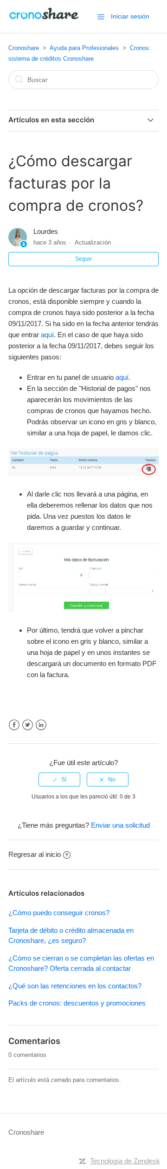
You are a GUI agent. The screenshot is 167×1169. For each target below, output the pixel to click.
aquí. (123, 377)
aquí (47, 335)
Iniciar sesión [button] (130, 16)
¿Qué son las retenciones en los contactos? (74, 986)
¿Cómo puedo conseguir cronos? (58, 913)
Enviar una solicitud (120, 825)
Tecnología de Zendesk (125, 1161)
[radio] (59, 779)
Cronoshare (23, 47)
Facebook (14, 725)
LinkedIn (41, 725)
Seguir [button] (83, 259)
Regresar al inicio (34, 854)
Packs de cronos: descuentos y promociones (77, 1003)
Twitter (27, 725)
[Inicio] (44, 21)
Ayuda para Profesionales (84, 47)
